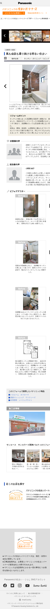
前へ (5, 36)
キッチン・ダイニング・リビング (36, 59)
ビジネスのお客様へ (13, 13)
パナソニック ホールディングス (25, 596)
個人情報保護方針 (34, 593)
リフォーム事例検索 (41, 18)
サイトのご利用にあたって (15, 593)
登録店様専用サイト (36, 13)
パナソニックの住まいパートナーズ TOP (18, 18)
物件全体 (15, 59)
